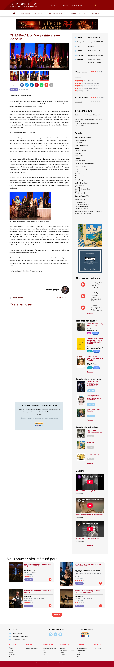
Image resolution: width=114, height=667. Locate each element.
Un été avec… (91, 442)
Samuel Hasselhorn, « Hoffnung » (95, 324)
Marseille (91, 46)
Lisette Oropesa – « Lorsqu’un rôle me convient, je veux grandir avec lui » (93, 384)
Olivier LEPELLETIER (94, 59)
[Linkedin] (60, 634)
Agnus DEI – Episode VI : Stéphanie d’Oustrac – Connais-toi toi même (96, 296)
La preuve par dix (93, 454)
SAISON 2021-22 (94, 51)
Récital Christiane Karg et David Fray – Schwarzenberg (87, 591)
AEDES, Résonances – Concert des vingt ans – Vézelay (37, 565)
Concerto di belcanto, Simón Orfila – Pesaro (38, 591)
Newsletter (53, 5)
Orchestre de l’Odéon (95, 55)
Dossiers (95, 13)
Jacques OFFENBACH (95, 42)
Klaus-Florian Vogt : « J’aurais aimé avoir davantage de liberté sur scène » (94, 397)
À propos (65, 5)
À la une (38, 13)
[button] (39, 13)
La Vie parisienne (94, 37)
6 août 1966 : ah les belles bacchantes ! (89, 514)
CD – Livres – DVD (55, 13)
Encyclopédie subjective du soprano (94, 431)
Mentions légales (46, 663)
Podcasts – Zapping (77, 13)
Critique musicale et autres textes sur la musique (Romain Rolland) (95, 341)
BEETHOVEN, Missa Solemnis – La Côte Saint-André (88, 565)
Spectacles (25, 13)
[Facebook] (51, 634)
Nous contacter (77, 5)
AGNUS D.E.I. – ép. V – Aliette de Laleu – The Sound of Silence (96, 308)
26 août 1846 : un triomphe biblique (88, 491)
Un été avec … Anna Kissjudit (93, 410)
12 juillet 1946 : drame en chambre (87, 538)
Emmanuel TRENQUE (95, 62)
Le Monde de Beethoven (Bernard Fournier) (95, 358)
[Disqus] (39, 330)
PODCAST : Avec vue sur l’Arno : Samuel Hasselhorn (96, 284)
